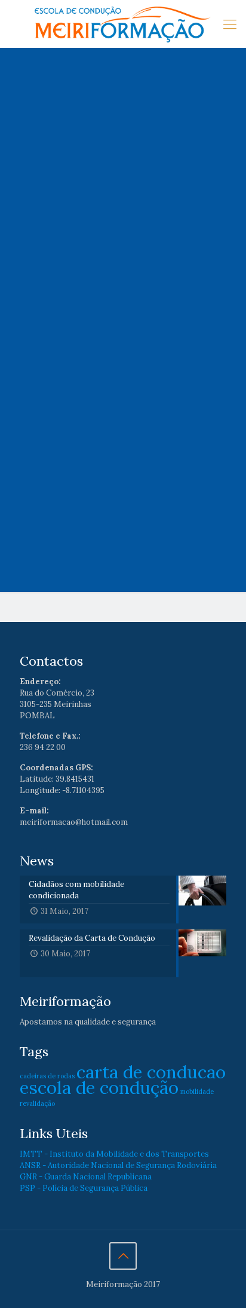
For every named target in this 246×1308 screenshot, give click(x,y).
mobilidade (197, 1091)
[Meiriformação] (123, 24)
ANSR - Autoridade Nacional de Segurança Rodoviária (118, 1165)
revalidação (37, 1103)
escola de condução (99, 1087)
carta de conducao (151, 1071)
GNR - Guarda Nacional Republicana (86, 1177)
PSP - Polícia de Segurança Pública (83, 1188)
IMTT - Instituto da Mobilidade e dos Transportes (114, 1154)
